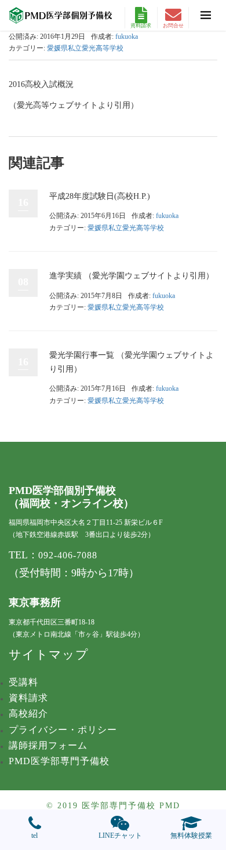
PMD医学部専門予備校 (59, 761)
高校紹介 (28, 713)
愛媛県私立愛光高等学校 (85, 48)
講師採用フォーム (48, 745)
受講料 (23, 682)
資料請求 (140, 25)
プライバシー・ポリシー (63, 730)
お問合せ (173, 25)
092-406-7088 (67, 555)
